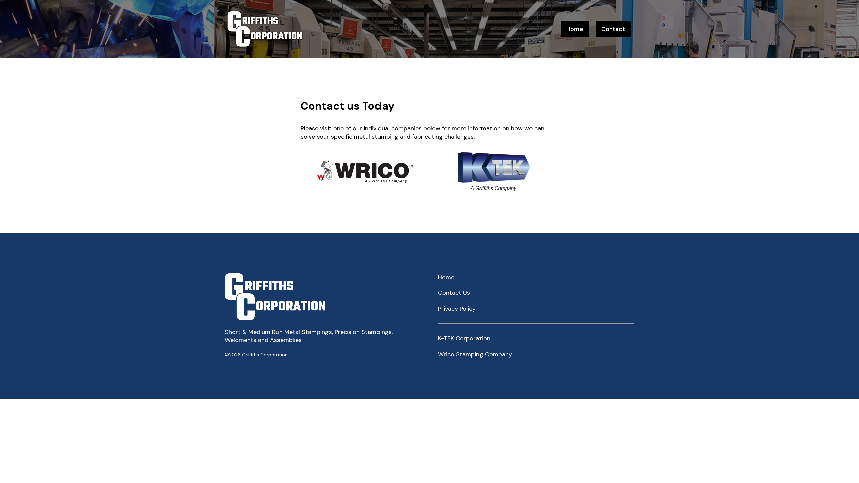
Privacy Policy (457, 309)
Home (574, 29)
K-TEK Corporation (464, 338)
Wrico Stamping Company (475, 354)
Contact (613, 29)
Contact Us (454, 293)
